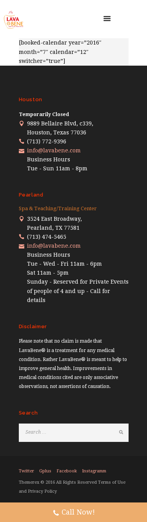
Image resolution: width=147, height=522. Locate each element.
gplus (45, 471)
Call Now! (78, 512)
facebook (66, 471)
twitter (26, 471)
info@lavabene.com (54, 150)
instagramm (94, 471)
